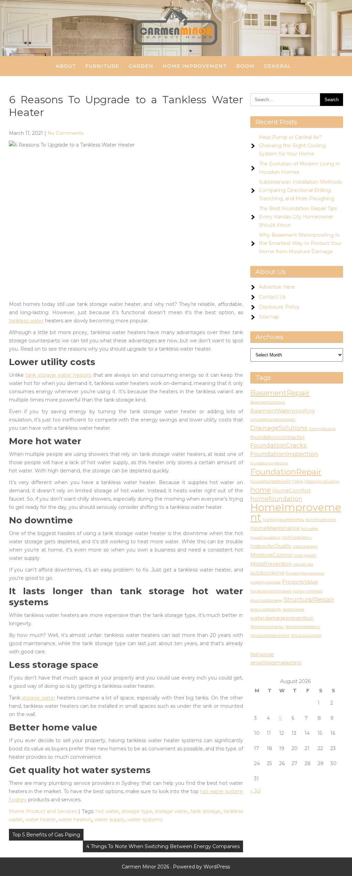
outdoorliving (267, 573)
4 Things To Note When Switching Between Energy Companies (163, 846)
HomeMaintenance (275, 528)
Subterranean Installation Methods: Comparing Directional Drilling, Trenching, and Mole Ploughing (301, 190)
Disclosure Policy (279, 307)
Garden (141, 66)
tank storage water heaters (58, 375)
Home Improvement (195, 66)
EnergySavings (322, 429)
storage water (38, 698)
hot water (107, 811)
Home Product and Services (43, 811)
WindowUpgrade (306, 635)
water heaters (75, 819)
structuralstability (266, 609)
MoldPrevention (271, 564)
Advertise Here (277, 287)
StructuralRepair (309, 599)
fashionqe (262, 654)
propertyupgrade (265, 582)
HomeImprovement (295, 512)
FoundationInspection (284, 454)
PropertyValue (300, 582)
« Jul (255, 791)
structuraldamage (266, 600)
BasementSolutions (267, 402)
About (66, 66)
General (277, 66)
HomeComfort (291, 491)
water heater (40, 819)
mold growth (305, 555)
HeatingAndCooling (321, 481)
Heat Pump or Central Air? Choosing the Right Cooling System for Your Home (292, 145)
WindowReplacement (269, 635)
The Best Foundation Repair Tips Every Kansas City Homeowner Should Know (298, 216)
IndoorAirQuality (271, 546)
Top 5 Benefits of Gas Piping (46, 835)
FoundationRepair (285, 472)
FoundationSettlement (270, 481)
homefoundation (276, 499)
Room (245, 66)
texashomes (293, 609)
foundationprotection (269, 463)
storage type (136, 811)
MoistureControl (271, 555)
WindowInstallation (302, 626)
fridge (297, 481)
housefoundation (265, 537)
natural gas (303, 564)
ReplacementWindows (270, 591)
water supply (109, 819)
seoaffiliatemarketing (275, 663)
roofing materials (307, 591)
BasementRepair (280, 392)
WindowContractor (267, 626)
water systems (145, 819)
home (260, 489)
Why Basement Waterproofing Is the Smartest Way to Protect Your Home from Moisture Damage (300, 243)
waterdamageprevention (282, 618)
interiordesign (305, 546)
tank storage (205, 811)
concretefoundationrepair (273, 419)
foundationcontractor (277, 437)
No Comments (65, 133)
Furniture (102, 66)
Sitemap (269, 317)
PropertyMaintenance (305, 573)
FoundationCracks (278, 445)
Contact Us (272, 297)
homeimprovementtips (283, 519)
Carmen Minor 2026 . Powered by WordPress (176, 867)
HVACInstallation (297, 537)
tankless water (26, 321)
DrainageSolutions (278, 428)
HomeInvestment (320, 519)
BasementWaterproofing (282, 411)
